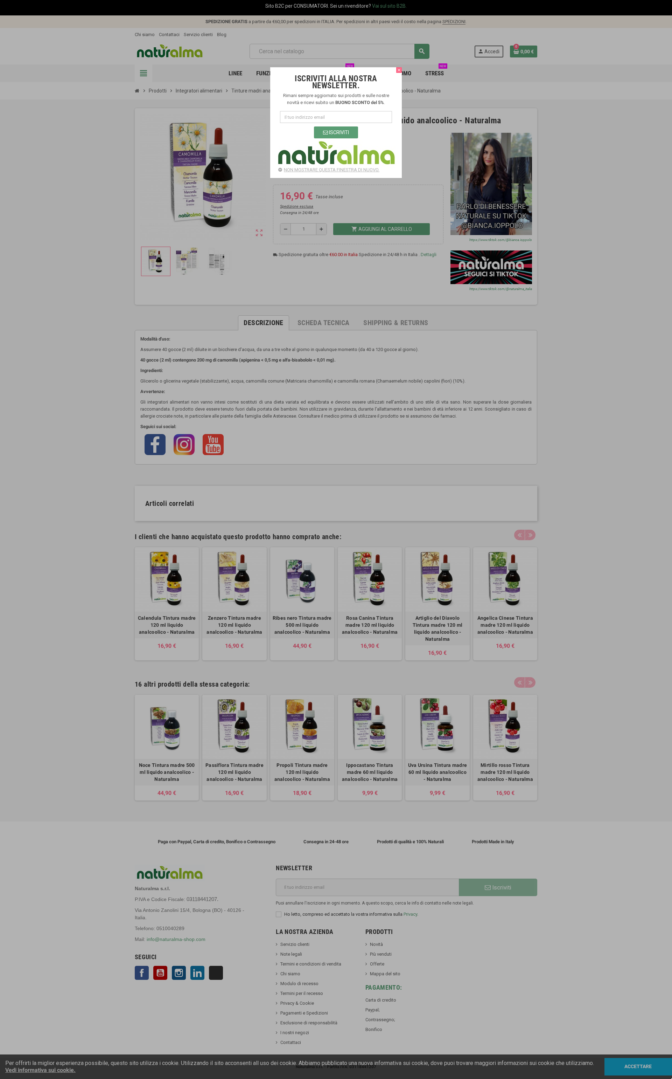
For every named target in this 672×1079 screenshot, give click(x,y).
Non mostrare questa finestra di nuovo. (331, 169)
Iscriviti (338, 132)
